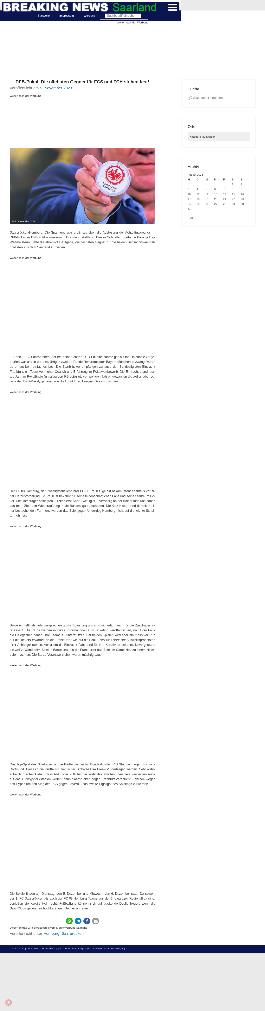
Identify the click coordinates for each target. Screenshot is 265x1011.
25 (198, 203)
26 (207, 203)
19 (207, 199)
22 (233, 199)
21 (224, 199)
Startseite (44, 15)
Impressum (66, 15)
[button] (69, 921)
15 (233, 194)
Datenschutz (48, 948)
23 (242, 199)
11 (198, 194)
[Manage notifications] (8, 1002)
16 (242, 194)
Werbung (89, 15)
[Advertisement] (132, 52)
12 (207, 194)
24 (189, 203)
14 (224, 194)
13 (215, 194)
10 (189, 194)
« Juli (191, 217)
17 (189, 199)
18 (198, 199)
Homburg (51, 933)
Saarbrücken (73, 933)
